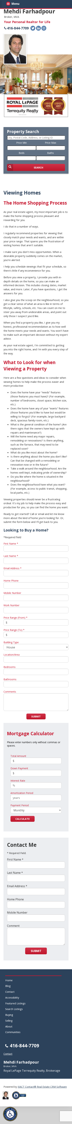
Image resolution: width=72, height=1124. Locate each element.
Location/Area (11, 654)
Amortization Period (21, 793)
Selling (9, 1020)
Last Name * (10, 556)
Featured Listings (15, 1003)
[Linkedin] (38, 28)
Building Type (11, 642)
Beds (21, 153)
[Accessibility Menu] (10, 1114)
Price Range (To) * (13, 630)
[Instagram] (43, 28)
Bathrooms (9, 679)
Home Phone (11, 580)
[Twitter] (32, 28)
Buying (9, 1014)
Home (9, 980)
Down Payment (19, 768)
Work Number (11, 605)
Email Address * (12, 568)
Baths (50, 153)
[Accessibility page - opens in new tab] (20, 1100)
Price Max (50, 142)
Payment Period (19, 805)
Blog (8, 986)
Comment (13, 926)
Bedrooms (9, 667)
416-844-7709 (18, 28)
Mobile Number (12, 593)
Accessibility (12, 997)
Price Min (21, 142)
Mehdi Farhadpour (29, 11)
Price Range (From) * (15, 617)
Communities (12, 1032)
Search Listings (14, 1009)
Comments (9, 691)
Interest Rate (17, 780)
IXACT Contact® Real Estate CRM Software (42, 1086)
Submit (36, 716)
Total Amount (18, 756)
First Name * (10, 543)
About (8, 1026)
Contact (10, 991)
